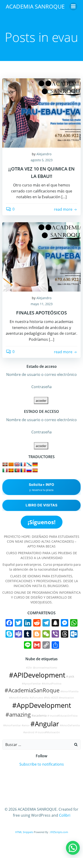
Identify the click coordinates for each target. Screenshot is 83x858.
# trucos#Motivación (47, 732)
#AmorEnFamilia (19, 697)
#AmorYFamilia (69, 691)
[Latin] (11, 470)
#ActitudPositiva (51, 683)
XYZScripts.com (59, 832)
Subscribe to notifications (41, 764)
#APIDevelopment (37, 675)
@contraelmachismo (45, 667)
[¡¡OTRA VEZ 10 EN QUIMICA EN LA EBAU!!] (41, 112)
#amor (26, 725)
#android (28, 732)
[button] (73, 848)
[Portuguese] (17, 470)
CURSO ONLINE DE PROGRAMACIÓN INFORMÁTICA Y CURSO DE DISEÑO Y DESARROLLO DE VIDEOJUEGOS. (41, 597)
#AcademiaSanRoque (32, 690)
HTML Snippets (24, 832)
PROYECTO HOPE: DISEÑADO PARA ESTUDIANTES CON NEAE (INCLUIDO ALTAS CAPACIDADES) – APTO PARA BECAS (41, 541)
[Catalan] (11, 464)
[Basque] (5, 464)
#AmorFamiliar (12, 725)
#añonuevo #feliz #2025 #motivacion (52, 697)
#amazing (18, 714)
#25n (29, 667)
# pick (70, 676)
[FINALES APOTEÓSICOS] (41, 256)
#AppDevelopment (41, 705)
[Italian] (5, 470)
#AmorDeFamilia (70, 725)
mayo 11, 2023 (42, 304)
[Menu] (73, 6)
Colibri (64, 815)
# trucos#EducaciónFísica (62, 715)
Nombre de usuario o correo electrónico (41, 374)
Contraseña (41, 386)
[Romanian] (23, 470)
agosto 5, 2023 (42, 160)
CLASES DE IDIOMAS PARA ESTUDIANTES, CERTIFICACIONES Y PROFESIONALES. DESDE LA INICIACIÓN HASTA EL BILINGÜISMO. (41, 581)
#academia (39, 716)
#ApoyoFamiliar (31, 683)
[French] (23, 464)
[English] (17, 464)
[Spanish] (35, 470)
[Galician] (29, 464)
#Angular (44, 723)
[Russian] (29, 470)
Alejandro (43, 154)
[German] (35, 464)
